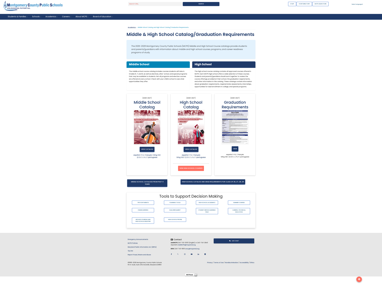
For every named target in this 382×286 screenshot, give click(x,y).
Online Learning (143, 210)
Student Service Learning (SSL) (207, 211)
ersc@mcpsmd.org (192, 249)
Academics (132, 27)
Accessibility (244, 262)
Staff (292, 4)
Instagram (185, 254)
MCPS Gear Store (320, 4)
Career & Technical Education (239, 211)
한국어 (139, 157)
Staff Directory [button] (304, 4)
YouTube (191, 254)
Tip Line (130, 251)
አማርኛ (145, 157)
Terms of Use (219, 262)
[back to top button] (359, 279)
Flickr (205, 254)
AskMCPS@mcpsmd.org (187, 245)
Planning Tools (175, 202)
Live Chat (235, 241)
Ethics (252, 262)
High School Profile (175, 219)
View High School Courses (191, 168)
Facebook (171, 254)
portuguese (152, 157)
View (235, 149)
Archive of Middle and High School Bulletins (143, 220)
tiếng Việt (157, 155)
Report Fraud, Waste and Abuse (139, 255)
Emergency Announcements (138, 239)
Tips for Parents (143, 202)
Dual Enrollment (175, 210)
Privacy (209, 262)
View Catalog (147, 149)
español (137, 155)
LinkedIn (198, 254)
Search (201, 4)
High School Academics (207, 202)
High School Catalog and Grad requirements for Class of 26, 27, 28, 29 (213, 182)
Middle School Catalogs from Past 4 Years (147, 183)
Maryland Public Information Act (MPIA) (142, 247)
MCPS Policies (133, 243)
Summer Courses (239, 202)
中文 (142, 155)
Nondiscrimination (231, 262)
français (148, 155)
